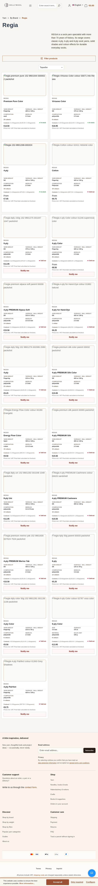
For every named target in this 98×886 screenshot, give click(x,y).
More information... (27, 883)
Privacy (49, 868)
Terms (38, 868)
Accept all (57, 882)
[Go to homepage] (12, 5)
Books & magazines (57, 799)
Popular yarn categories (11, 832)
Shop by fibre (7, 827)
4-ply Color (57, 243)
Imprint (59, 868)
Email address (44, 745)
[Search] (59, 5)
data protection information (47, 763)
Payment (53, 822)
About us (5, 841)
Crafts (52, 794)
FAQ (52, 832)
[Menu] (30, 5)
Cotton (55, 170)
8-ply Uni (8, 498)
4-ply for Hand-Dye (61, 310)
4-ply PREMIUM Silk (61, 435)
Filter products (50, 59)
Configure (90, 882)
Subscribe (89, 750)
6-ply (6, 243)
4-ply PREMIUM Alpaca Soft (17, 310)
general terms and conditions (79, 763)
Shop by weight (8, 822)
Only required (77, 882)
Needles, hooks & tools (59, 785)
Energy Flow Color (12, 435)
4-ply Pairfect (10, 687)
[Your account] (69, 5)
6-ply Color (57, 624)
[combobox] (47, 5)
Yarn (52, 780)
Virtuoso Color (59, 101)
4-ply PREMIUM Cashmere (64, 498)
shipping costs (39, 875)
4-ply (6, 170)
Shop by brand (8, 817)
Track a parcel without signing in (62, 836)
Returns (53, 827)
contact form (31, 787)
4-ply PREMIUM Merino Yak (16, 561)
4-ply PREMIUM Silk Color (64, 372)
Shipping (53, 817)
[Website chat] (92, 873)
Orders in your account (59, 804)
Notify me (25, 271)
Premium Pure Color (13, 101)
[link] (25, 85)
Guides (5, 836)
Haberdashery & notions (59, 789)
